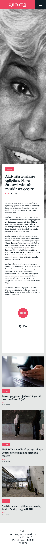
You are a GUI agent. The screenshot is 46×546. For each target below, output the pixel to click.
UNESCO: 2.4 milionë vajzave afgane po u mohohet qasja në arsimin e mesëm (22, 453)
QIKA (7, 193)
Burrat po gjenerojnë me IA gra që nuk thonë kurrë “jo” (21, 398)
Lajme (9, 169)
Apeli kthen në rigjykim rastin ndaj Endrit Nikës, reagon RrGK (21, 507)
